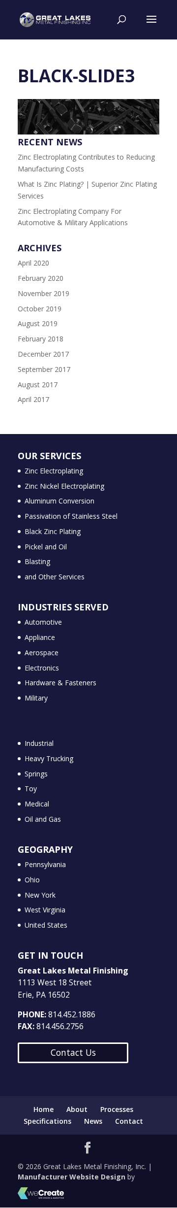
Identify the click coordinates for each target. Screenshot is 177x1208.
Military (36, 698)
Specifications (47, 1121)
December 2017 (43, 354)
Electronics (42, 667)
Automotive (43, 622)
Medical (37, 803)
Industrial (39, 743)
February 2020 (40, 278)
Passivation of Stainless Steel (71, 516)
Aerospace (42, 652)
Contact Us (73, 1052)
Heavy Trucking (49, 758)
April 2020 (33, 263)
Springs (36, 773)
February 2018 (40, 338)
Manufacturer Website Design (71, 1176)
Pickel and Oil (46, 546)
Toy (31, 788)
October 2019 (39, 308)
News (93, 1121)
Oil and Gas (43, 819)
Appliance (40, 637)
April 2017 (33, 399)
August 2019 (38, 323)
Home (43, 1109)
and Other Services (55, 576)
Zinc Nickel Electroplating (64, 486)
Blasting (37, 561)
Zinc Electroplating (54, 470)
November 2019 (43, 293)
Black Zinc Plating (53, 531)
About (77, 1109)
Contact (129, 1121)
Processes (116, 1109)
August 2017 (38, 384)
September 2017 (44, 369)
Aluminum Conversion (59, 500)
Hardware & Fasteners (60, 682)
